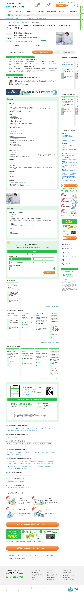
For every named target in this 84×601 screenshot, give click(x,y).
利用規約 (33, 577)
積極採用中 (13, 105)
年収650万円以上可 (14, 116)
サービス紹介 (19, 11)
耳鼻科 (19, 452)
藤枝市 (21, 475)
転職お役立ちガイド (51, 11)
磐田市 (12, 475)
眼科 (23, 452)
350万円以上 (15, 443)
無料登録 (61, 5)
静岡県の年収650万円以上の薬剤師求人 (69, 150)
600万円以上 (49, 443)
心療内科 (42, 452)
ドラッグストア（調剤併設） (26, 428)
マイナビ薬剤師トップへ (36, 570)
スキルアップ (23, 138)
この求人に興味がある (41, 52)
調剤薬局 (8, 428)
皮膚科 (15, 452)
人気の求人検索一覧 (51, 577)
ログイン (73, 5)
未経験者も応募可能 (14, 182)
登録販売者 (43, 262)
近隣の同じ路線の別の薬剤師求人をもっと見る (49, 378)
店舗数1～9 (27, 461)
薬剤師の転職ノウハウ (67, 570)
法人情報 (38, 45)
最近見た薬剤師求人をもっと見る (52, 306)
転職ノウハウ (41, 11)
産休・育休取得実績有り (15, 138)
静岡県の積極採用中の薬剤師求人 (69, 180)
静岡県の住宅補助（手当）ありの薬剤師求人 (69, 168)
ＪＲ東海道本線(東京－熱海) (12, 481)
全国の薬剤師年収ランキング (68, 575)
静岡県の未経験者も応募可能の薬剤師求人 (69, 166)
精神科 (27, 452)
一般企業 (48, 428)
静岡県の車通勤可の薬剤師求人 (68, 176)
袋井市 (31, 475)
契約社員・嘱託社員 (15, 437)
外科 (11, 452)
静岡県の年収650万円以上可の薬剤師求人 (69, 160)
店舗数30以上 (41, 461)
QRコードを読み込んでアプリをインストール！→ (33, 394)
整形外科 (37, 452)
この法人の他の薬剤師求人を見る (49, 236)
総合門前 (19, 466)
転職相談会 (29, 11)
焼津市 (17, 475)
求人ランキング (62, 11)
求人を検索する (73, 11)
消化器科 (53, 452)
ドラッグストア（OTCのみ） (39, 428)
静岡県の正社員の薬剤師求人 (68, 145)
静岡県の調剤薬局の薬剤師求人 (68, 155)
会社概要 (7, 587)
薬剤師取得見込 (20, 262)
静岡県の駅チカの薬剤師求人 (68, 174)
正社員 (8, 437)
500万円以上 (35, 443)
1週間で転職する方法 (67, 577)
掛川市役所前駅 (14, 487)
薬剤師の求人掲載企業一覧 (52, 579)
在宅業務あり (41, 466)
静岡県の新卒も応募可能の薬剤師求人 (69, 163)
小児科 (32, 452)
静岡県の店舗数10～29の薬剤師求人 (69, 178)
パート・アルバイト (24, 437)
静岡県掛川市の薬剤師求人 (67, 136)
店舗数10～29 (13, 214)
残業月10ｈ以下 (51, 463)
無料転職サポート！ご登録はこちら (31, 524)
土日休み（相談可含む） (11, 466)
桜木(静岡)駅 (21, 487)
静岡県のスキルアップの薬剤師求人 (69, 173)
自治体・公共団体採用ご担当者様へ (38, 574)
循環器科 (8, 454)
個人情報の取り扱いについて (37, 575)
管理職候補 (25, 466)
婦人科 (13, 454)
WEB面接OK (24, 468)
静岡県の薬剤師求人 (66, 135)
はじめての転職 (66, 574)
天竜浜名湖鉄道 (22, 481)
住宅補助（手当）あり (15, 131)
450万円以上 (29, 443)
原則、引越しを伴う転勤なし (12, 463)
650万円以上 (9, 445)
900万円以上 (29, 445)
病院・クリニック (15, 428)
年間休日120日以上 (49, 461)
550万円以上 (42, 443)
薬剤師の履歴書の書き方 (67, 572)
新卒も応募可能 (22, 182)
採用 (29, 587)
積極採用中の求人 (17, 468)
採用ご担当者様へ (61, 2)
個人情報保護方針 (44, 587)
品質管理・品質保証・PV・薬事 (13, 430)
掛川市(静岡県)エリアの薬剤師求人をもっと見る (49, 342)
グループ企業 (35, 587)
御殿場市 (26, 475)
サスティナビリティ (22, 587)
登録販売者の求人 (49, 466)
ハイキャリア (9, 468)
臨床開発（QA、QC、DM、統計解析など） (29, 430)
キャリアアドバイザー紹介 (52, 574)
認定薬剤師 (43, 259)
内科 (7, 452)
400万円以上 (22, 443)
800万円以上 (22, 445)
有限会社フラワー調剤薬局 (20, 22)
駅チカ (16, 152)
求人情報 (17, 45)
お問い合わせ (34, 579)
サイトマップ (34, 581)
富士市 (8, 475)
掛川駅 (8, 487)
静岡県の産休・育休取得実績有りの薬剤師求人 (69, 171)
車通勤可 (12, 152)
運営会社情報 (49, 581)
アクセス (43, 41)
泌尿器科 (18, 454)
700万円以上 (15, 445)
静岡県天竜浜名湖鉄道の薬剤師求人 (69, 140)
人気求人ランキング (51, 575)
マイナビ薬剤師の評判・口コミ (68, 579)
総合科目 (47, 452)
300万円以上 (9, 443)
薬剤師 (20, 259)
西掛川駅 (27, 487)
